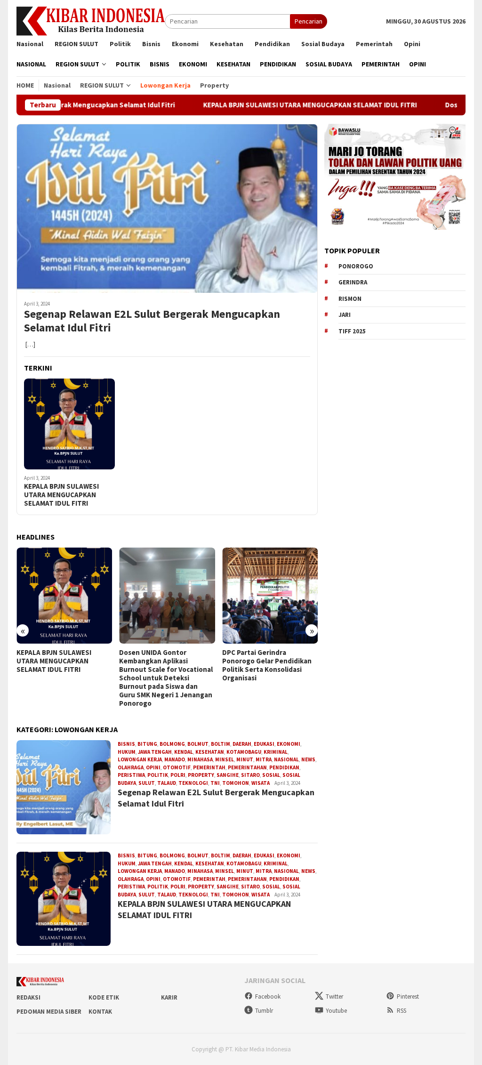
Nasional (286, 759)
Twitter (334, 996)
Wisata (260, 783)
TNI (215, 783)
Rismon (350, 299)
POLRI (177, 775)
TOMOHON (235, 783)
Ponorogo (355, 266)
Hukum (127, 752)
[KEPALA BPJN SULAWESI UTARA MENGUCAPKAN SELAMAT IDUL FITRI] (69, 424)
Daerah (242, 744)
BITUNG (147, 744)
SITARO (250, 775)
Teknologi (193, 783)
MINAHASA (200, 759)
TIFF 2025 (352, 331)
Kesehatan (209, 752)
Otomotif (177, 767)
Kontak (100, 1012)
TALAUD (166, 783)
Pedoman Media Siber (48, 1012)
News (308, 759)
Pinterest (408, 996)
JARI (344, 315)
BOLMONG (172, 744)
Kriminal (276, 752)
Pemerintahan (247, 767)
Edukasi (264, 744)
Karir (169, 997)
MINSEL (224, 759)
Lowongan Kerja (140, 759)
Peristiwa (131, 775)
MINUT (244, 759)
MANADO (174, 759)
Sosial (271, 775)
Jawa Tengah (155, 752)
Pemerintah (209, 767)
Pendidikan (284, 767)
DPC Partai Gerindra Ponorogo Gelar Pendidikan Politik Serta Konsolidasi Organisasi (267, 665)
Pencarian (308, 21)
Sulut (146, 783)
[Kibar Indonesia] (90, 20)
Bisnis (126, 744)
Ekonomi (288, 744)
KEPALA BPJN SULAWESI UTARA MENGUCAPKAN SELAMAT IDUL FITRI (274, 105)
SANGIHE (228, 775)
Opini (153, 767)
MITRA (264, 759)
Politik (157, 775)
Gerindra (352, 282)
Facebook (268, 996)
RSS (401, 1011)
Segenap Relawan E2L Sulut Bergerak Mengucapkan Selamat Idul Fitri (152, 321)
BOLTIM (220, 744)
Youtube (336, 1011)
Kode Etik (103, 997)
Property (201, 775)
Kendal (183, 752)
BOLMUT (198, 744)
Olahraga (131, 767)
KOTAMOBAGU (243, 752)
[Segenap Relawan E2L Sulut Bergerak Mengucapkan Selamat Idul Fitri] (167, 208)
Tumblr (264, 1011)
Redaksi (28, 997)
